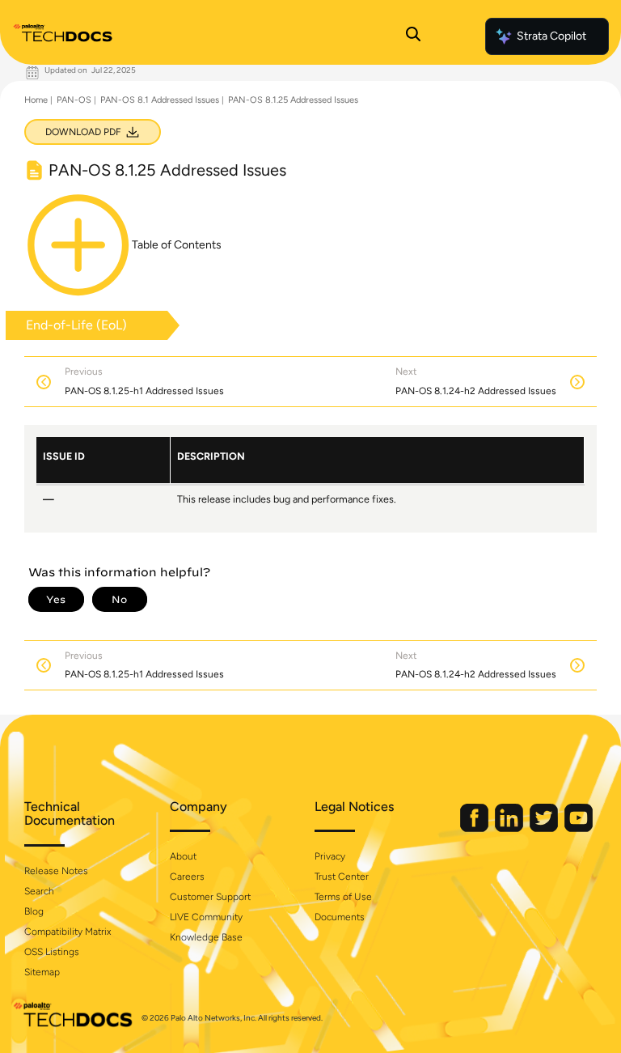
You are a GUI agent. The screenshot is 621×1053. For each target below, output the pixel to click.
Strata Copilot (551, 36)
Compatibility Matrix (67, 931)
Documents (340, 917)
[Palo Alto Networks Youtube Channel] (578, 828)
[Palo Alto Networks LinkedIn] (510, 828)
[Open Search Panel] (413, 36)
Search (39, 891)
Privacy (330, 856)
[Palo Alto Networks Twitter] (545, 828)
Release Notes (56, 871)
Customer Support (210, 896)
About (183, 856)
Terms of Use (343, 896)
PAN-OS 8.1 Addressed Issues (159, 100)
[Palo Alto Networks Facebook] (475, 828)
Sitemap (42, 972)
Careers (187, 876)
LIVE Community (206, 917)
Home (36, 100)
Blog (34, 911)
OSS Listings (51, 951)
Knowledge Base (206, 937)
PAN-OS (74, 100)
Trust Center (342, 876)
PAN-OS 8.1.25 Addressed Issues (293, 100)
